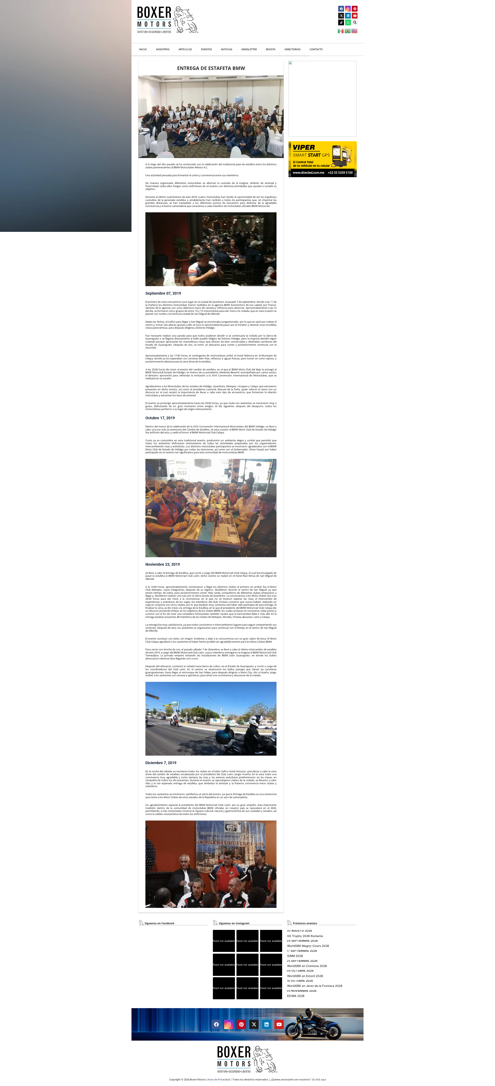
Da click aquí (319, 1079)
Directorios (292, 49)
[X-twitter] (341, 16)
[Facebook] (341, 9)
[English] (354, 30)
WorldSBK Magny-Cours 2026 (308, 946)
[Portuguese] (348, 30)
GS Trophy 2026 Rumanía (305, 936)
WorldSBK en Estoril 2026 (305, 976)
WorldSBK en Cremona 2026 (307, 966)
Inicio (143, 49)
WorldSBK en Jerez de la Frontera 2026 (314, 986)
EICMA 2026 (296, 996)
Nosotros (162, 49)
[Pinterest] (355, 9)
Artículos (185, 49)
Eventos (206, 49)
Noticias (226, 49)
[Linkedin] (348, 16)
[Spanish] (341, 30)
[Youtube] (355, 16)
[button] (355, 22)
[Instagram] (348, 9)
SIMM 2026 (295, 956)
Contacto (316, 49)
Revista (270, 49)
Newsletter (249, 49)
